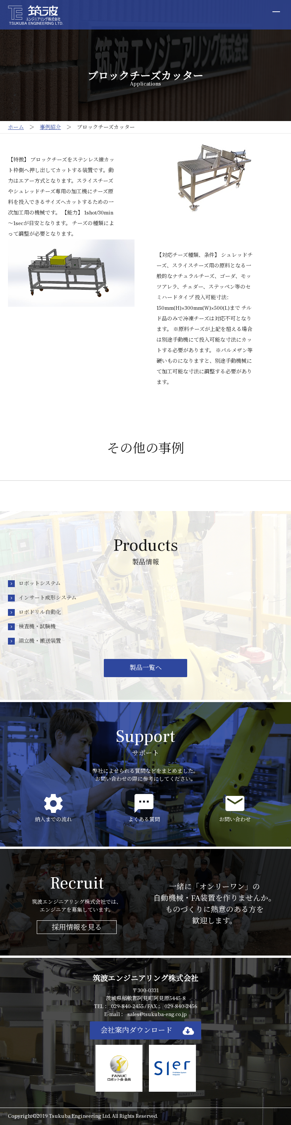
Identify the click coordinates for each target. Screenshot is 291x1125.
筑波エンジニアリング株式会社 (146, 979)
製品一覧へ (146, 668)
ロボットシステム (40, 583)
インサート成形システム (48, 598)
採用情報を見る (77, 927)
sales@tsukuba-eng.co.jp (157, 1014)
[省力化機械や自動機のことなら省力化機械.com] (35, 14)
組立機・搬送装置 (40, 641)
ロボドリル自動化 (40, 612)
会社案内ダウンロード (136, 1030)
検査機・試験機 (37, 626)
